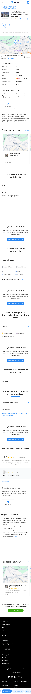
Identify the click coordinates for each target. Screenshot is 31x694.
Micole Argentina (6, 655)
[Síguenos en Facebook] (15, 677)
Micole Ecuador (6, 663)
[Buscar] (28, 2)
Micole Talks (5, 636)
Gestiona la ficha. (11, 58)
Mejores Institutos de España (10, 6)
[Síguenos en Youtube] (22, 677)
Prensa (3, 630)
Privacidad (15, 681)
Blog (3, 627)
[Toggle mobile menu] (2, 2)
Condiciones (5, 685)
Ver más (27, 130)
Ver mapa (5, 34)
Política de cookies (15, 686)
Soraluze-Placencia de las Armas (10, 8)
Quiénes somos (6, 624)
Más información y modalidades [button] (11, 279)
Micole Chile (5, 658)
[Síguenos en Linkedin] (9, 677)
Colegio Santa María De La (17, 154)
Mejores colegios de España (9, 644)
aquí (15, 537)
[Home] (1, 6)
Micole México (5, 652)
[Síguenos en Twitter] (12, 677)
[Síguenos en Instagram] (19, 677)
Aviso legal (4, 681)
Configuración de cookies (25, 682)
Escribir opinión (6, 481)
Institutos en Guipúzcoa (8, 7)
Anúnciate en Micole (7, 633)
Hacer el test (15, 610)
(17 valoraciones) (23, 19)
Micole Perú (5, 660)
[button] (15, 186)
